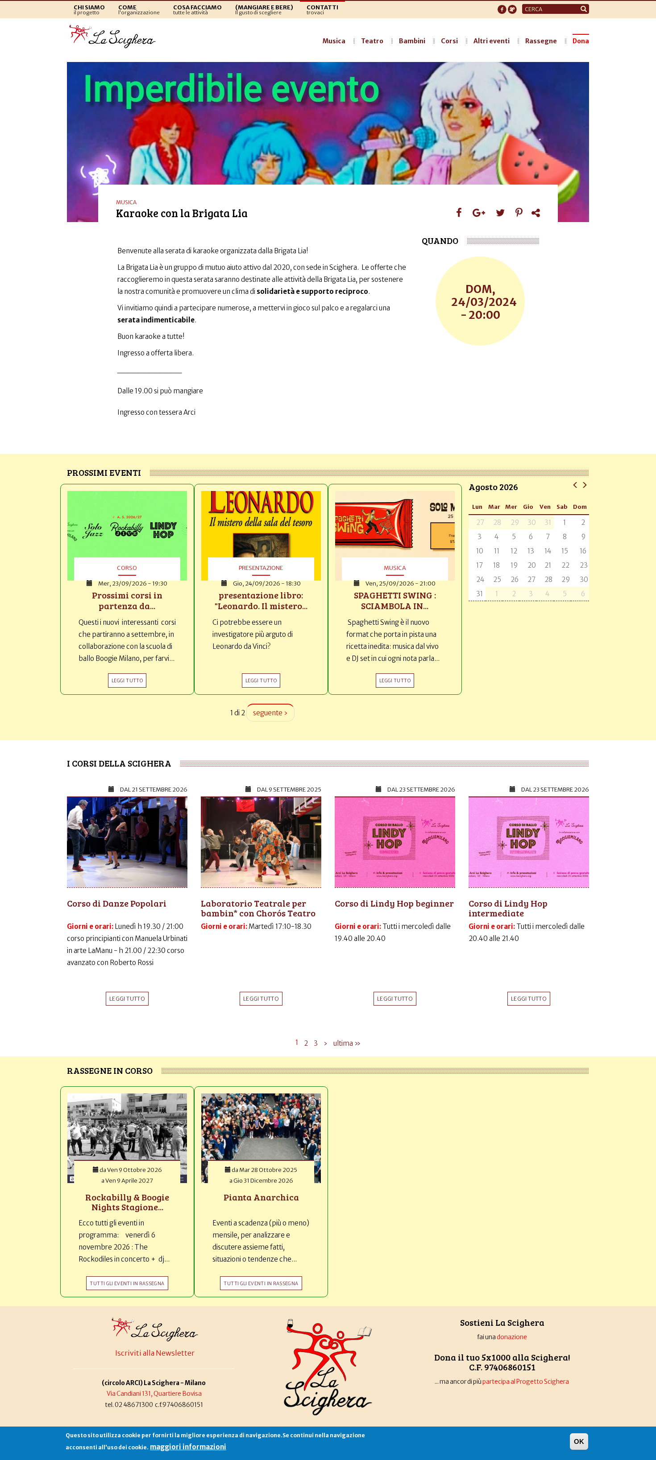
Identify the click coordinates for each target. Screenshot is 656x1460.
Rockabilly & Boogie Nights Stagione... (127, 1202)
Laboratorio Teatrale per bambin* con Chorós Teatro (258, 908)
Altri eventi (491, 41)
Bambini (412, 41)
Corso (127, 567)
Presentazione (261, 567)
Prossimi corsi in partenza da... (127, 600)
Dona (581, 41)
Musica (334, 41)
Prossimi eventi (104, 472)
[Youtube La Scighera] (512, 6)
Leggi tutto (127, 998)
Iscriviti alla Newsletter (155, 1353)
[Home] (115, 36)
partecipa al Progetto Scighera (526, 1382)
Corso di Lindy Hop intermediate (508, 908)
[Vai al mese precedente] (575, 484)
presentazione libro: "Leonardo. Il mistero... (261, 600)
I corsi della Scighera (119, 763)
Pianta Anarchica (261, 1197)
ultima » (347, 1043)
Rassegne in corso (110, 1070)
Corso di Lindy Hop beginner (394, 903)
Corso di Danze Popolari (116, 903)
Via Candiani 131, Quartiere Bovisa (154, 1394)
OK (579, 1441)
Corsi (449, 41)
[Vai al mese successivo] (584, 484)
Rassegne (541, 41)
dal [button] (153, 789)
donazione (512, 1337)
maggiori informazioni (188, 1447)
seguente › (270, 713)
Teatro (372, 41)
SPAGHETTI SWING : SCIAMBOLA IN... (395, 600)
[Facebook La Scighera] (502, 6)
